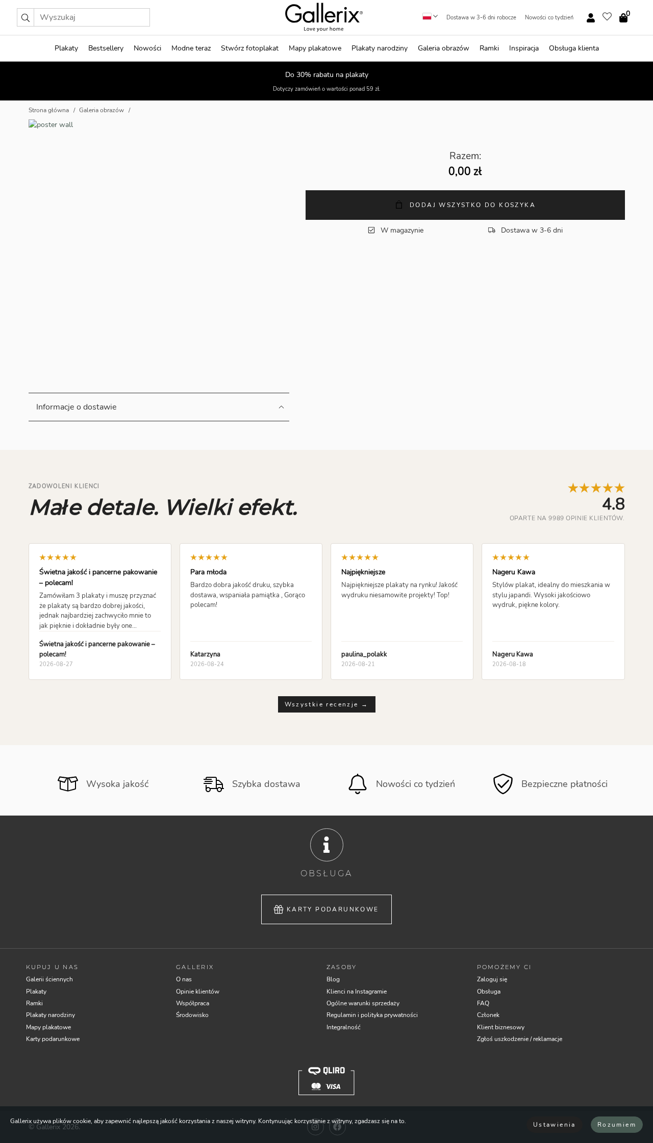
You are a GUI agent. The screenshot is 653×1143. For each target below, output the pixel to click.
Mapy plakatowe (315, 48)
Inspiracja (524, 48)
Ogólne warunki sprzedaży (362, 1003)
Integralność (343, 1027)
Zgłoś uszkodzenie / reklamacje (519, 1039)
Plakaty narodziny (379, 48)
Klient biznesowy (500, 1027)
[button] (25, 17)
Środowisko (192, 1015)
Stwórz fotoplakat (250, 48)
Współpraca (192, 1003)
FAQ (483, 1003)
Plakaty (66, 48)
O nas (184, 979)
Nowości (147, 48)
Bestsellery (105, 48)
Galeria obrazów (443, 48)
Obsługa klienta (574, 48)
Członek (488, 1015)
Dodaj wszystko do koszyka (471, 205)
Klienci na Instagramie (356, 991)
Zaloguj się (492, 979)
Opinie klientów (197, 991)
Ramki (489, 48)
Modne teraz (191, 48)
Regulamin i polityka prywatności (372, 1015)
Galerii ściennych (49, 979)
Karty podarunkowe (333, 909)
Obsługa (488, 991)
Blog (333, 979)
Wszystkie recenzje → (327, 704)
